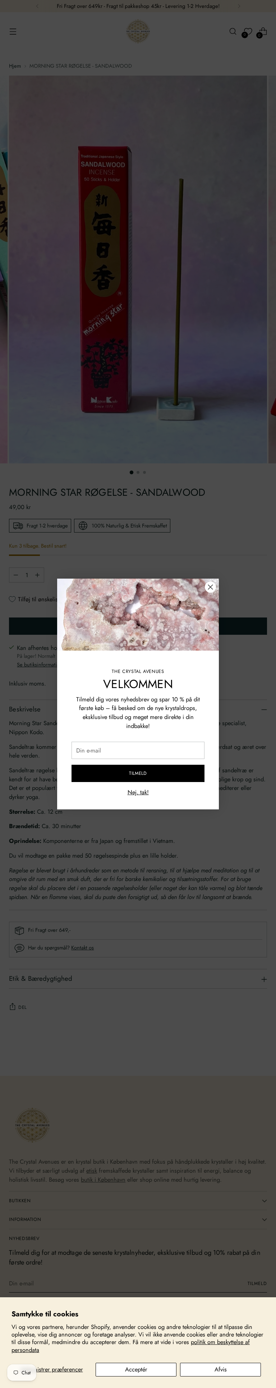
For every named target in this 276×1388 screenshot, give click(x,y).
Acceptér (136, 1369)
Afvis (221, 1369)
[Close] (210, 587)
